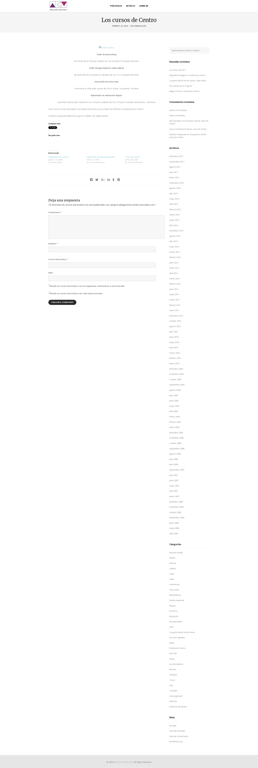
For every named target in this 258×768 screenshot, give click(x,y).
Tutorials (173, 690)
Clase (171, 579)
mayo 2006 (174, 528)
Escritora (173, 611)
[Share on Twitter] (96, 180)
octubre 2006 (175, 512)
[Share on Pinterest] (118, 180)
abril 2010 (173, 347)
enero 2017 (174, 177)
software (173, 674)
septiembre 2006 (176, 517)
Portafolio (182, 110)
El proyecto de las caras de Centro (191, 129)
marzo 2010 (174, 353)
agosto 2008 (175, 454)
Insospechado (175, 621)
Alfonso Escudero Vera (124, 762)
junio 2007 (173, 480)
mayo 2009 (174, 406)
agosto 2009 (175, 390)
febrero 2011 (175, 305)
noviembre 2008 (176, 438)
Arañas (172, 558)
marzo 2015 (174, 214)
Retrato (172, 669)
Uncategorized (175, 696)
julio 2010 (173, 331)
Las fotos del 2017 (177, 70)
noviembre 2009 (176, 374)
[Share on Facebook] (91, 180)
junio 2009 (173, 400)
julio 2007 (173, 475)
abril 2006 (173, 533)
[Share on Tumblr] (113, 180)
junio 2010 (173, 337)
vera (171, 129)
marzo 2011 (174, 299)
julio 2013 (173, 241)
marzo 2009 (174, 416)
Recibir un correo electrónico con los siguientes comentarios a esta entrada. (87, 286)
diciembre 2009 (176, 369)
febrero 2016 (175, 209)
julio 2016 (173, 193)
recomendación (138, 26)
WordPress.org (175, 741)
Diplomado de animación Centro (101, 157)
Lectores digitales (177, 637)
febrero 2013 (175, 257)
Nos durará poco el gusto (180, 86)
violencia (173, 701)
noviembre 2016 (176, 183)
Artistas (172, 563)
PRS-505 (173, 653)
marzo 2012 (174, 278)
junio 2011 (173, 289)
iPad (171, 627)
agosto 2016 (175, 188)
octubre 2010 (175, 321)
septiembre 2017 (176, 161)
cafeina (172, 568)
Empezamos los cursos (58, 157)
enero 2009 (174, 427)
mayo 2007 (174, 485)
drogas (172, 605)
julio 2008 (173, 459)
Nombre (53, 243)
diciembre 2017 (176, 156)
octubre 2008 (175, 443)
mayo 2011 (174, 294)
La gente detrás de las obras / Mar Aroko (187, 80)
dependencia (175, 595)
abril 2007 (173, 491)
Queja (172, 659)
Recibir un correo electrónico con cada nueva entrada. (76, 293)
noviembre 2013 (176, 230)
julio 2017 (173, 172)
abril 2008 (173, 464)
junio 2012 (173, 262)
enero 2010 (174, 363)
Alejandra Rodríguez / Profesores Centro (187, 75)
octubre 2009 (175, 379)
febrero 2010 (175, 358)
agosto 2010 (175, 326)
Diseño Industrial (176, 600)
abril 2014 (173, 225)
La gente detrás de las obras (182, 632)
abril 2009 (173, 411)
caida (171, 573)
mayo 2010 (174, 342)
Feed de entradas (177, 731)
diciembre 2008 (176, 432)
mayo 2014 (174, 220)
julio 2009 (173, 395)
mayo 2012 (174, 268)
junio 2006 (173, 523)
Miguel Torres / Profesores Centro (184, 91)
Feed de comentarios (178, 736)
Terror (172, 680)
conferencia (174, 584)
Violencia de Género (178, 706)
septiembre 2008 (176, 448)
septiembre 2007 (176, 469)
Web (50, 272)
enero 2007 (174, 496)
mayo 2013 (174, 246)
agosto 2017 (175, 167)
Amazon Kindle (175, 552)
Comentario (54, 212)
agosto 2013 (175, 236)
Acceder (172, 725)
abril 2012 (173, 273)
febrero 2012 (175, 283)
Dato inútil (174, 589)
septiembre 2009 (176, 384)
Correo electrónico (58, 259)
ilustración (173, 616)
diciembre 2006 (176, 501)
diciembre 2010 (176, 315)
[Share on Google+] (103, 180)
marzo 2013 (174, 252)
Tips (171, 685)
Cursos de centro (132, 157)
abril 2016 (173, 204)
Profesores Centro (177, 648)
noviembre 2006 (176, 507)
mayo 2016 (174, 199)
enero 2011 (174, 310)
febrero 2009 (175, 422)
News (171, 643)
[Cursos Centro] (106, 47)
